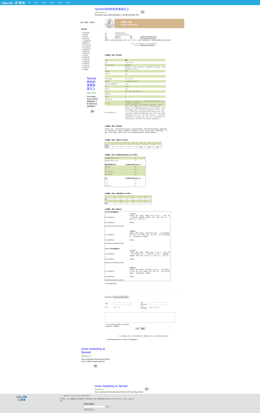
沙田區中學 (86, 59)
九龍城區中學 (87, 41)
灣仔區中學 (86, 39)
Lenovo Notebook (116, 399)
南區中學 (85, 37)
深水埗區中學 (87, 45)
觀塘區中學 (86, 43)
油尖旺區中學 (87, 49)
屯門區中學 (86, 65)
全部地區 (85, 69)
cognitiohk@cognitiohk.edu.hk (148, 36)
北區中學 (85, 55)
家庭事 (86, 22)
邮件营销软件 (80, 399)
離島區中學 (86, 51)
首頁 (29, 2)
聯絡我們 (68, 2)
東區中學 (85, 35)
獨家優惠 (60, 2)
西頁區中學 (86, 57)
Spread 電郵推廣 (71, 399)
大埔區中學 (86, 61)
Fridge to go (109, 399)
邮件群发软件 (89, 399)
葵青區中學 (86, 53)
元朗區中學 (86, 67)
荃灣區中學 (86, 63)
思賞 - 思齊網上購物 (99, 399)
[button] (36, 2)
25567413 (118, 36)
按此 (116, 326)
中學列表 (92, 22)
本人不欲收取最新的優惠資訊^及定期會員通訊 (117, 324)
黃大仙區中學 (87, 47)
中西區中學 (86, 33)
